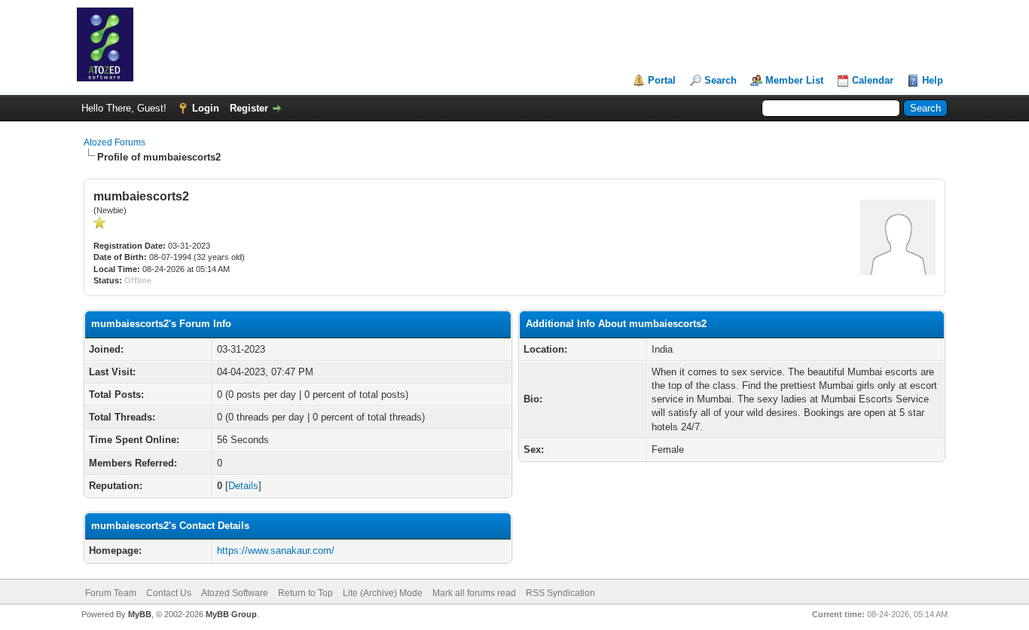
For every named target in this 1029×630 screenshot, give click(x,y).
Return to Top (305, 593)
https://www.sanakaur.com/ (275, 550)
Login (205, 108)
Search (720, 80)
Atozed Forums (114, 142)
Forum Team (110, 593)
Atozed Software (234, 593)
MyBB (139, 614)
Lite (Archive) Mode (383, 593)
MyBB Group (231, 614)
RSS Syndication (560, 593)
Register (249, 108)
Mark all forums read (474, 593)
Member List (794, 80)
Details (243, 485)
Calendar (872, 80)
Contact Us (168, 593)
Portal (662, 80)
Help (932, 80)
